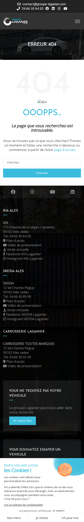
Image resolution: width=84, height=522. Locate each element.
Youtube (52, 192)
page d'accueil (64, 149)
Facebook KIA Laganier (23, 254)
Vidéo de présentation (24, 245)
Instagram (32, 192)
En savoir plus (22, 421)
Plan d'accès (15, 240)
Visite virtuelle (17, 249)
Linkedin (72, 192)
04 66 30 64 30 (32, 9)
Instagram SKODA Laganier (27, 319)
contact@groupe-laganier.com (44, 4)
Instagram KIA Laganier (24, 258)
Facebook (13, 192)
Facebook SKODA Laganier (26, 314)
